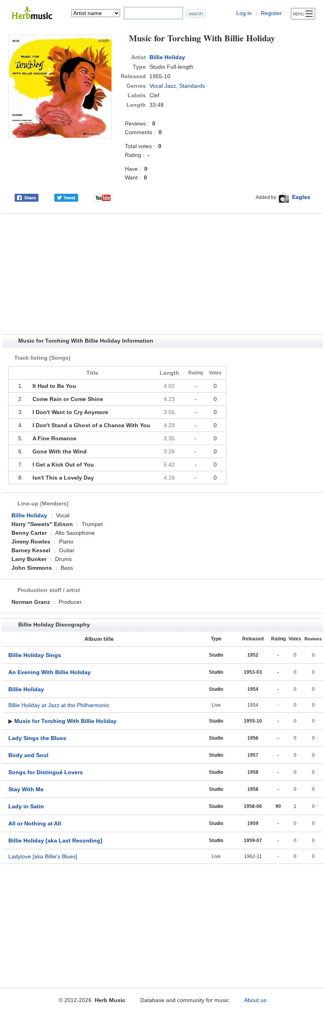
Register (271, 13)
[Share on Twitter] (66, 197)
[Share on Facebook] (26, 197)
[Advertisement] (162, 274)
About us (255, 1000)
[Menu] (303, 13)
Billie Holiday (167, 57)
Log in (244, 13)
